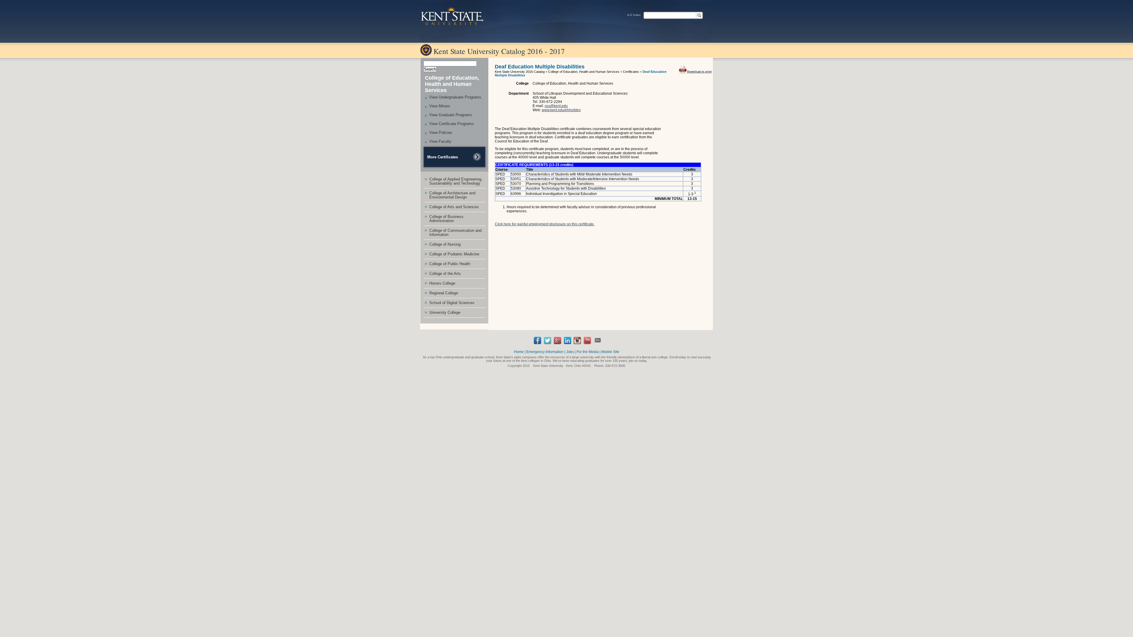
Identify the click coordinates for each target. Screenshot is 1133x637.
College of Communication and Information (455, 232)
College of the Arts (445, 273)
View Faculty (440, 141)
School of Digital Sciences (451, 303)
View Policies (440, 132)
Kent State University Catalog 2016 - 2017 (499, 51)
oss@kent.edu (556, 106)
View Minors (439, 106)
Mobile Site (610, 352)
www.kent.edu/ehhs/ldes (561, 110)
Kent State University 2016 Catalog (520, 71)
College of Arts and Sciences (454, 207)
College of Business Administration (446, 218)
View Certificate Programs (451, 124)
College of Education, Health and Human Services (452, 84)
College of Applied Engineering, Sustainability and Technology (455, 181)
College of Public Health (449, 264)
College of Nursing (445, 244)
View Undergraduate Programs (455, 97)
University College (444, 312)
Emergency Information (545, 352)
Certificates (631, 71)
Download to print (699, 71)
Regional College (443, 293)
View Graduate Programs (450, 115)
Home (519, 352)
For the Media (588, 352)
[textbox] (669, 15)
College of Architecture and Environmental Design (452, 195)
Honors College (442, 283)
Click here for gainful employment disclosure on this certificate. (545, 224)
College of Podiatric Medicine (454, 254)
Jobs (570, 352)
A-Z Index (634, 15)
